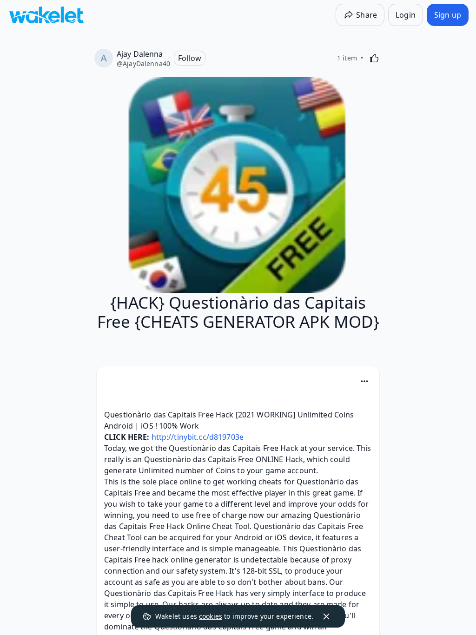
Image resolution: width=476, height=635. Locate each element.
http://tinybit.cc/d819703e (198, 437)
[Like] (374, 58)
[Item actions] (364, 381)
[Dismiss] (326, 616)
